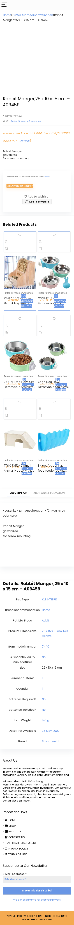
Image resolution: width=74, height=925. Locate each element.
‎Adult (45, 620)
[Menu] (4, 5)
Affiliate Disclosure (22, 842)
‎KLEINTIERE (49, 599)
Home (7, 15)
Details (25, 141)
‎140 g (45, 720)
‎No (44, 657)
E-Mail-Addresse (15, 874)
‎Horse (46, 610)
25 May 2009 (50, 731)
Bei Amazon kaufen (19, 186)
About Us (14, 831)
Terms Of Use (17, 854)
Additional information (48, 493)
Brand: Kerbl (50, 741)
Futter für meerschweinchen (32, 15)
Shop (12, 825)
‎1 (42, 678)
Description (18, 493)
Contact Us (16, 837)
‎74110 (45, 647)
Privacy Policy (17, 848)
